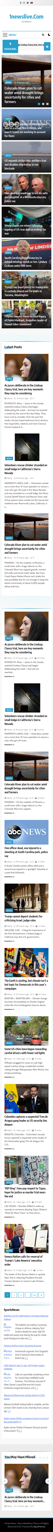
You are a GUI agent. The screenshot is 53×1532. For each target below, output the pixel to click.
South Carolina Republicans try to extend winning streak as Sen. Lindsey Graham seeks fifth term (26, 261)
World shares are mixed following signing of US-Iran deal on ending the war (25, 229)
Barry (9, 398)
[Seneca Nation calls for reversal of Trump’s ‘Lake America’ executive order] (26, 1238)
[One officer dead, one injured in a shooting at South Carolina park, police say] (26, 832)
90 (34, 1295)
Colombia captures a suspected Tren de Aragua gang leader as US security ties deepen (26, 1120)
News (8, 82)
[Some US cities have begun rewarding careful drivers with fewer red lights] (26, 1030)
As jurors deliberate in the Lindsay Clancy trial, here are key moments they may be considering (24, 95)
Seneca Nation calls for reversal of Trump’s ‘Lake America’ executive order (24, 1260)
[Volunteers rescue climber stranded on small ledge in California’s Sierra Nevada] (26, 447)
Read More (9, 676)
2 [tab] (43, 104)
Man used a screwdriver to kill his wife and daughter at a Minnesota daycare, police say (26, 197)
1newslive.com (26, 16)
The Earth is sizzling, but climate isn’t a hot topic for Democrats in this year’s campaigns (26, 984)
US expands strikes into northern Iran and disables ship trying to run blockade (25, 164)
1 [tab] (39, 104)
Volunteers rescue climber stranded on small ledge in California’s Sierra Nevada (26, 469)
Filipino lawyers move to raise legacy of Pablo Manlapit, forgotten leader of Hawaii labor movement (26, 320)
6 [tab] (40, 1457)
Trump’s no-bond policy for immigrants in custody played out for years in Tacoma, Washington (26, 291)
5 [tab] (36, 1457)
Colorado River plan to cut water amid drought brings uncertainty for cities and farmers (26, 548)
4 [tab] (32, 1457)
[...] (30, 1330)
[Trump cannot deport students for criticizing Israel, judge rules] (26, 898)
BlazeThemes (39, 1526)
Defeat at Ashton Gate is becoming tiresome (22, 1337)
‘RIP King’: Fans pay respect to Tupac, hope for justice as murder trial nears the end (25, 1192)
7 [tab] (43, 1457)
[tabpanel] (26, 81)
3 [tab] (47, 104)
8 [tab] (47, 1457)
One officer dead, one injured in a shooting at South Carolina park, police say (26, 852)
